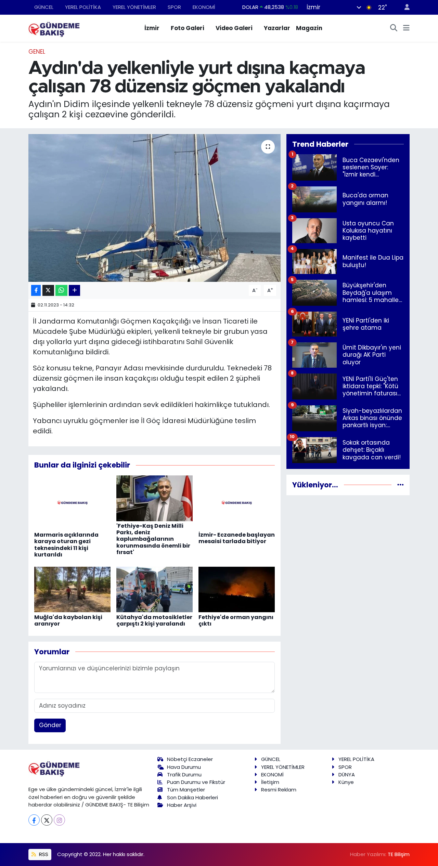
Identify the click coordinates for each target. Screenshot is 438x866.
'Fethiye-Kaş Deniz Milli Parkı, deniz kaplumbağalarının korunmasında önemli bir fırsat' (153, 539)
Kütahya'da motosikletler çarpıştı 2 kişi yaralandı (154, 620)
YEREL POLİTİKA (83, 7)
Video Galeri (234, 28)
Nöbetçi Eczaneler (190, 759)
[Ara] (393, 28)
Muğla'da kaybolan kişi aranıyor (68, 620)
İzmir (151, 28)
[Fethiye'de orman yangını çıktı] (236, 589)
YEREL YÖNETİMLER (134, 7)
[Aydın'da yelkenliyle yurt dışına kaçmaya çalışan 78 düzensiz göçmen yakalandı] (154, 208)
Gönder (50, 725)
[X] (46, 820)
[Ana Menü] (406, 28)
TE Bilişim (399, 854)
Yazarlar (277, 28)
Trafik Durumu (184, 774)
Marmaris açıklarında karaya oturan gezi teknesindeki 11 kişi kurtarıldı (66, 545)
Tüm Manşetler (186, 789)
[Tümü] (400, 485)
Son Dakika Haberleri (192, 797)
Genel (36, 52)
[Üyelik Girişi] (404, 7)
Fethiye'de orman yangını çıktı (235, 620)
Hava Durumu (184, 767)
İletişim (270, 782)
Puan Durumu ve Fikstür (196, 782)
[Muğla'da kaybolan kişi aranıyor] (72, 589)
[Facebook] (34, 820)
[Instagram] (59, 820)
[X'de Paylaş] (48, 290)
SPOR (174, 7)
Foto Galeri (187, 28)
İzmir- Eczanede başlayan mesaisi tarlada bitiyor (236, 538)
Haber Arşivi (181, 805)
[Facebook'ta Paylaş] (36, 290)
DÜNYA (346, 774)
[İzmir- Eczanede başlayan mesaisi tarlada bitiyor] (236, 502)
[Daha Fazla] (74, 290)
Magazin (309, 28)
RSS (43, 854)
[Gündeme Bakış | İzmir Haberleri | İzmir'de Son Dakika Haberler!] (54, 28)
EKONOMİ (204, 7)
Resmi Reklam (278, 789)
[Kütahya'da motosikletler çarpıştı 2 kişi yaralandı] (154, 589)
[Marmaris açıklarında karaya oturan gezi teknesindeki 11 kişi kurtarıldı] (72, 502)
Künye (346, 782)
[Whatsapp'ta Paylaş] (61, 290)
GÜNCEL (43, 7)
